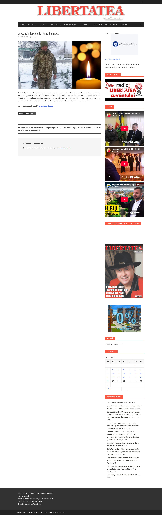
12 (118, 373)
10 (107, 373)
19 (118, 377)
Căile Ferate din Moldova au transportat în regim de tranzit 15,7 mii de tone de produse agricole (123, 451)
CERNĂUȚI (44, 25)
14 (130, 373)
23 (141, 377)
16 (141, 373)
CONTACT (124, 25)
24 (107, 381)
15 (135, 373)
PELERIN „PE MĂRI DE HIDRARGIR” (120, 475)
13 (124, 373)
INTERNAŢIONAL (70, 25)
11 (113, 373)
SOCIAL (85, 25)
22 (135, 377)
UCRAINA (54, 25)
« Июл (109, 389)
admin (34, 37)
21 (130, 377)
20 (124, 377)
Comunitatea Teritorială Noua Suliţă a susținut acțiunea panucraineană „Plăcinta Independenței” (123, 425)
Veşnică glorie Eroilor (115, 402)
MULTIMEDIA (110, 25)
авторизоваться (64, 148)
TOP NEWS (32, 25)
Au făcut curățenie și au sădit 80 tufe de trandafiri (79, 127)
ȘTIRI (33, 113)
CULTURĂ (96, 25)
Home (22, 25)
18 (113, 377)
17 (107, 377)
